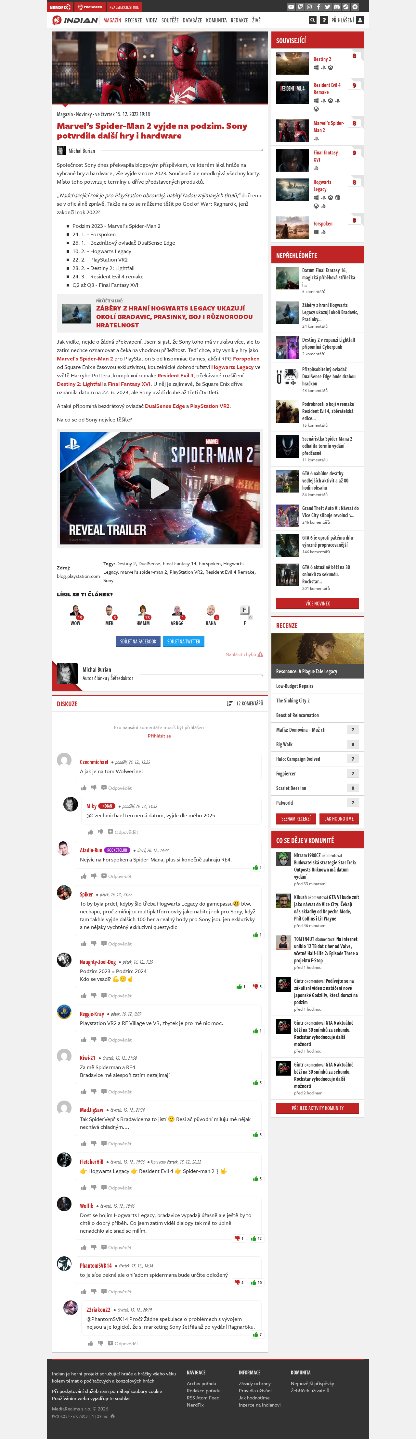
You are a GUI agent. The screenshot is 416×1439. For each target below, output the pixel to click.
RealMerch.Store (124, 7)
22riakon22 (98, 1309)
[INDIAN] (75, 20)
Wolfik (86, 1206)
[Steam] (346, 7)
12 (260, 1238)
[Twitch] (300, 7)
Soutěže (170, 20)
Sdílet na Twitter (183, 641)
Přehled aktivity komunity (318, 1108)
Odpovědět (120, 787)
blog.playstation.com (78, 575)
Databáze (192, 20)
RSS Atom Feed (203, 1397)
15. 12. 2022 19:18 (122, 114)
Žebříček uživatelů (310, 1390)
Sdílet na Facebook (138, 641)
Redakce (239, 20)
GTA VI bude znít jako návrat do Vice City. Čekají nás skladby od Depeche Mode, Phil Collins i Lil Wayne (326, 907)
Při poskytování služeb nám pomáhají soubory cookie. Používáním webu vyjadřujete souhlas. (107, 1394)
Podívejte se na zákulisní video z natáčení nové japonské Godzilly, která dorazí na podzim (326, 991)
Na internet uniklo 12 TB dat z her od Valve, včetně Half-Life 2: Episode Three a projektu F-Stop (326, 949)
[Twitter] (327, 7)
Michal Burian (81, 150)
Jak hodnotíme (339, 819)
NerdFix (195, 1404)
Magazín (112, 20)
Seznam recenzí (296, 819)
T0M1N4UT (304, 939)
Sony (108, 580)
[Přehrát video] (160, 488)
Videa (152, 20)
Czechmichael (94, 762)
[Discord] (336, 7)
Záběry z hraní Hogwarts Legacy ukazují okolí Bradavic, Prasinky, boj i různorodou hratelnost (174, 316)
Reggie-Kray (92, 1014)
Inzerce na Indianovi (260, 1404)
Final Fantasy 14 (179, 563)
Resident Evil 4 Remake (229, 571)
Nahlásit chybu (241, 654)
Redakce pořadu (203, 1390)
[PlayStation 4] (324, 66)
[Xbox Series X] (331, 100)
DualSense (149, 563)
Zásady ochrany (255, 1383)
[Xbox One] (331, 66)
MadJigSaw (91, 1110)
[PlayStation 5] (338, 100)
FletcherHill (91, 1161)
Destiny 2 (126, 563)
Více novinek (318, 603)
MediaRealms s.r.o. (71, 1408)
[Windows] (316, 66)
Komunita (216, 20)
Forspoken (210, 563)
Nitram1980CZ (307, 855)
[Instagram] (309, 7)
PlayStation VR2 (186, 571)
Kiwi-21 (88, 1058)
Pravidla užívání (255, 1390)
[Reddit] (355, 7)
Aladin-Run (91, 850)
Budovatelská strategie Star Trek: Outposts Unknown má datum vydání (325, 870)
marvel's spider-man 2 (143, 571)
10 (260, 1282)
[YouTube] (291, 7)
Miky (91, 806)
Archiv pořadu (201, 1383)
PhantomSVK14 (96, 1265)
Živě (256, 20)
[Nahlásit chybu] (112, 1416)
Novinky (84, 114)
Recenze (133, 20)
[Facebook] (318, 7)
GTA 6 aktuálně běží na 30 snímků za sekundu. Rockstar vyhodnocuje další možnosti (324, 1033)
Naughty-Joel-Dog (98, 962)
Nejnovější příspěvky (312, 1383)
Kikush (300, 897)
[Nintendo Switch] (338, 197)
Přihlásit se (159, 735)
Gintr (299, 981)
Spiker (86, 894)
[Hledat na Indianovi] (313, 20)
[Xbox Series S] (316, 108)
